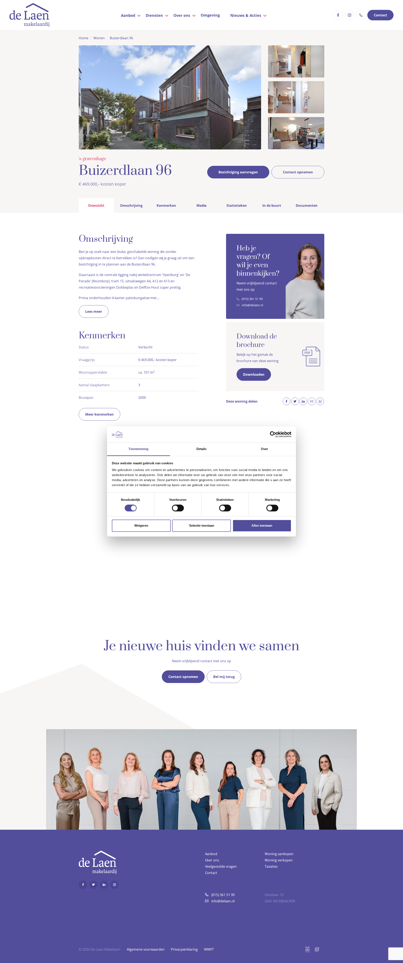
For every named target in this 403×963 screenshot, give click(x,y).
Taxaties (271, 866)
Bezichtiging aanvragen (238, 172)
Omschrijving (131, 205)
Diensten (154, 15)
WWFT (209, 949)
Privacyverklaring (184, 949)
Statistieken (236, 205)
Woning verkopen (279, 860)
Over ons (181, 15)
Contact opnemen (298, 172)
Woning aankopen (279, 854)
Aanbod (128, 15)
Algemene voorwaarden (146, 949)
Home (83, 38)
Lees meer (93, 311)
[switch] (178, 508)
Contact (380, 15)
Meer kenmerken (99, 414)
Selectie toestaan (201, 525)
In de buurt (271, 205)
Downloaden (253, 374)
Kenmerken (166, 205)
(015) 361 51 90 (252, 299)
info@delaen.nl (252, 305)
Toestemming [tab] (138, 449)
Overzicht (96, 205)
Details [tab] (201, 449)
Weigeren (141, 525)
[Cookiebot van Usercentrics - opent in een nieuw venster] (273, 434)
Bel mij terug (224, 676)
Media (201, 205)
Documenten (307, 205)
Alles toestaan (261, 525)
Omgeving (210, 15)
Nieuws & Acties (245, 15)
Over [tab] (264, 449)
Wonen (99, 38)
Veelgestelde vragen (221, 866)
